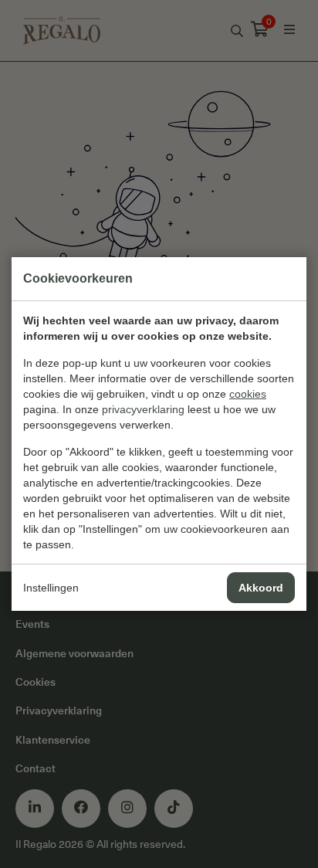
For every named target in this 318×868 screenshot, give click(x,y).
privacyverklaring (143, 409)
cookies (247, 394)
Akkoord (260, 587)
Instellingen (51, 587)
